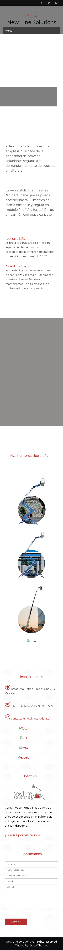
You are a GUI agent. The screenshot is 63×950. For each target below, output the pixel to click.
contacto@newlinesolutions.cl (30, 718)
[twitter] (48, 3)
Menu (9, 30)
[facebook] (41, 3)
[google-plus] (56, 3)
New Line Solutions (31, 22)
